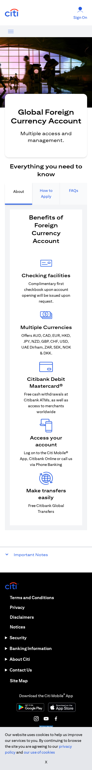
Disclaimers (22, 617)
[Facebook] (56, 719)
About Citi (20, 659)
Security (18, 637)
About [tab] (18, 191)
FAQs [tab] (73, 190)
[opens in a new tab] (12, 13)
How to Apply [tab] (46, 193)
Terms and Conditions (32, 597)
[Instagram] (36, 719)
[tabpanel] (46, 367)
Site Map (19, 680)
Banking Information (31, 648)
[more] (11, 31)
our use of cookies (39, 752)
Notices (17, 626)
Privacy (17, 607)
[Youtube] (46, 719)
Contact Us (21, 669)
